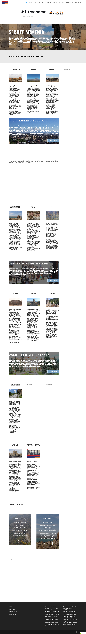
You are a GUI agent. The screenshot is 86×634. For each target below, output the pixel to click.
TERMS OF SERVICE (13, 611)
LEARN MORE (53, 140)
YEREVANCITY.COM (76, 2)
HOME (25, 2)
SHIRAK (15, 293)
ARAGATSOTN (15, 69)
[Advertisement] (70, 111)
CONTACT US (12, 609)
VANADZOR (61, 2)
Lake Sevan (47, 518)
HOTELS (44, 2)
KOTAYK (33, 206)
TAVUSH (52, 293)
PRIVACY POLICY (12, 614)
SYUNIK (33, 293)
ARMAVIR (52, 69)
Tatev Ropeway (20, 518)
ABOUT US (11, 606)
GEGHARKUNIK (15, 206)
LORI (52, 206)
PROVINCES (68, 2)
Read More (19, 540)
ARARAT (34, 69)
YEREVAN (49, 2)
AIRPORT (31, 2)
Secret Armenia (16, 520)
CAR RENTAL (37, 2)
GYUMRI (55, 2)
